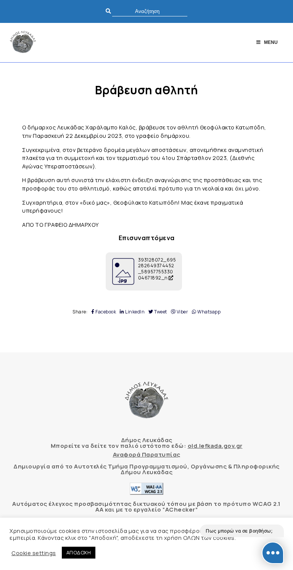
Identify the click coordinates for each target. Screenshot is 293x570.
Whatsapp (208, 312)
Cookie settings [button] (33, 552)
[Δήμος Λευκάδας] (23, 42)
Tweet (160, 312)
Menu (271, 42)
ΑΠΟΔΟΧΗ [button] (78, 552)
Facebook (105, 312)
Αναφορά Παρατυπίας (146, 455)
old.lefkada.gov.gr (215, 446)
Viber (181, 312)
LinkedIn (134, 312)
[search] (149, 11)
